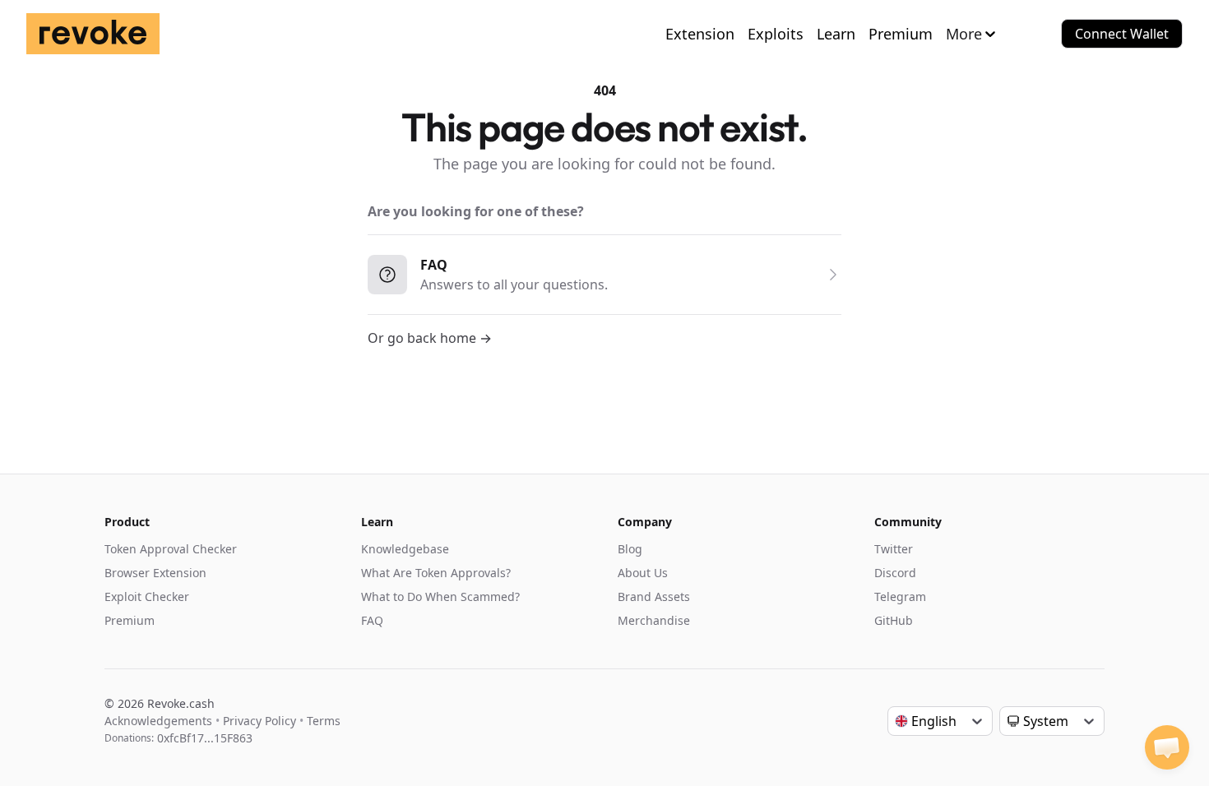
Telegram (900, 596)
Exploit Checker (146, 596)
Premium (901, 34)
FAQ (372, 620)
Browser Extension (155, 572)
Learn (836, 34)
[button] (1167, 747)
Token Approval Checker (170, 549)
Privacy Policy (259, 720)
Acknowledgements (158, 720)
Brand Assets (654, 596)
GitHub (893, 620)
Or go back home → (430, 338)
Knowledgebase (405, 549)
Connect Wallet (1122, 34)
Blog (630, 549)
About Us (643, 572)
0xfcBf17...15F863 (204, 738)
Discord (895, 572)
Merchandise (654, 620)
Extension (699, 34)
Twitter (893, 549)
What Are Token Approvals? (436, 572)
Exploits (776, 34)
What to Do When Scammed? (440, 596)
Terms (323, 720)
